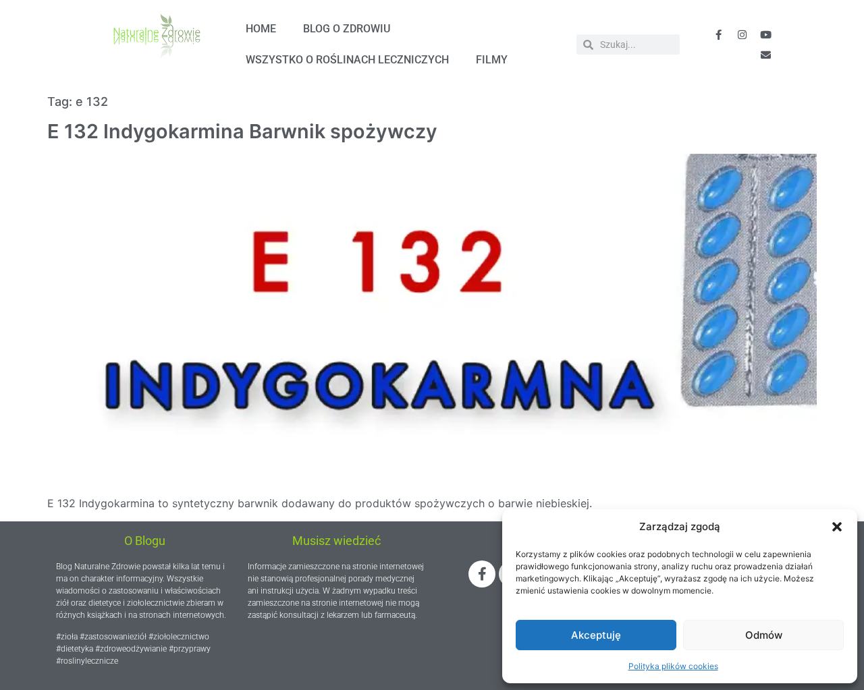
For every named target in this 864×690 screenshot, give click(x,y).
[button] (837, 527)
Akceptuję (596, 635)
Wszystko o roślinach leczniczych (347, 59)
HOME (261, 28)
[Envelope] (765, 55)
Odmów (763, 635)
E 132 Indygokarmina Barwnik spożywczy (242, 131)
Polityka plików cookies (673, 666)
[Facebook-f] (718, 34)
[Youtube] (765, 34)
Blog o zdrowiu (346, 28)
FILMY (492, 59)
